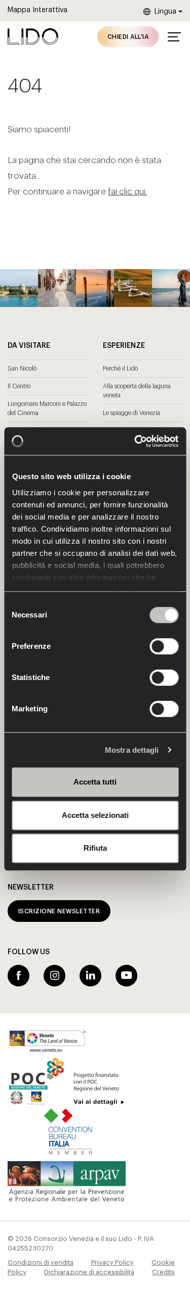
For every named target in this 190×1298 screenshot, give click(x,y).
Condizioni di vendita (40, 1262)
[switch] (152, 646)
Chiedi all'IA (127, 37)
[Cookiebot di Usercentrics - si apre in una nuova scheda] (135, 441)
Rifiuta (95, 848)
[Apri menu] (174, 37)
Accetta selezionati (95, 815)
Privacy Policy (112, 1262)
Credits (163, 1272)
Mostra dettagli (132, 750)
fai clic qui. (127, 191)
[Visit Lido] (33, 36)
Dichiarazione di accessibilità (89, 1272)
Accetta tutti (95, 781)
